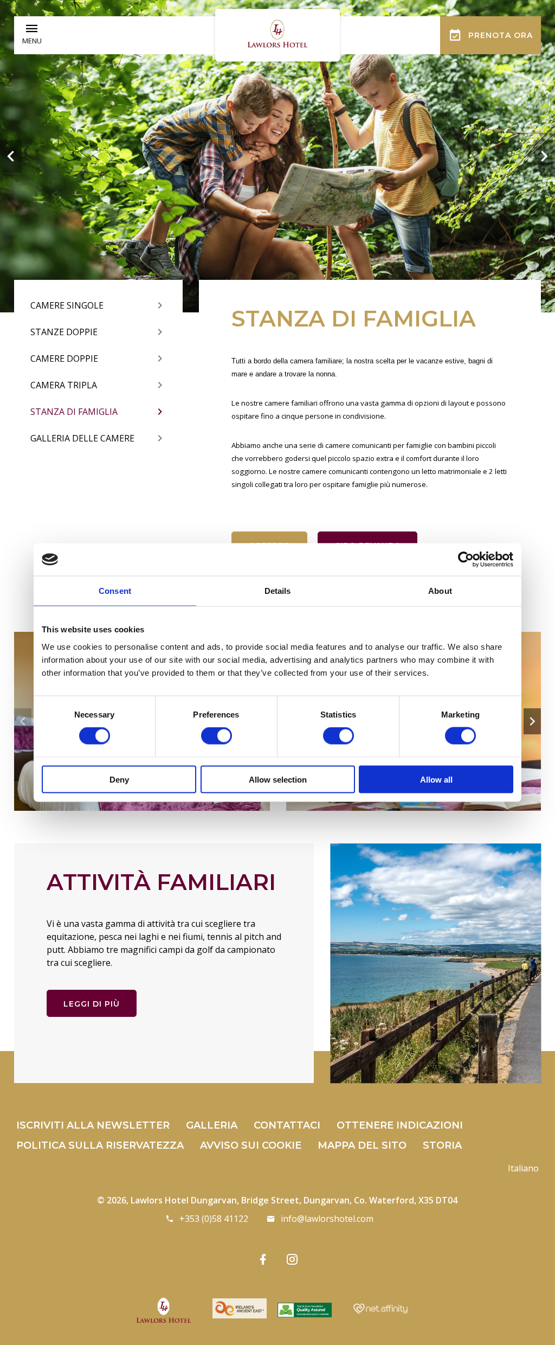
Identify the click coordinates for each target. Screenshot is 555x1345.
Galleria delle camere (82, 438)
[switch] (216, 736)
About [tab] (440, 590)
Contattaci (287, 1125)
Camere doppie (64, 358)
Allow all (436, 779)
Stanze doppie (64, 332)
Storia (442, 1145)
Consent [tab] (115, 590)
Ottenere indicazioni (400, 1125)
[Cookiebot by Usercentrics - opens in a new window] (465, 560)
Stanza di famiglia (74, 412)
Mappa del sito (362, 1145)
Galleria (211, 1125)
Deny (119, 779)
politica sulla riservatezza (100, 1145)
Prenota (500, 35)
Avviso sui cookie (250, 1145)
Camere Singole (67, 305)
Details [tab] (277, 590)
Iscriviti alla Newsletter (93, 1125)
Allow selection (278, 779)
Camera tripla (63, 385)
